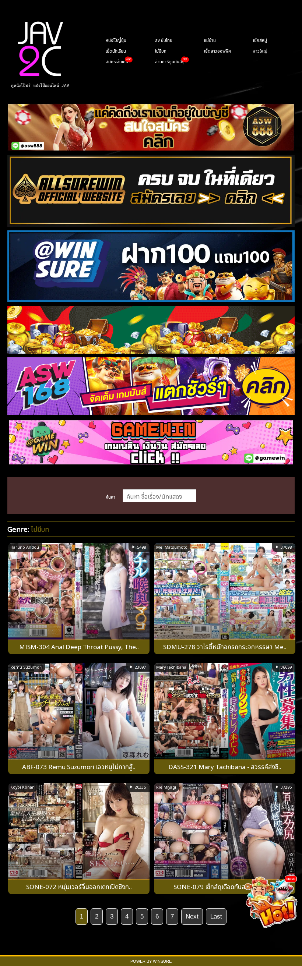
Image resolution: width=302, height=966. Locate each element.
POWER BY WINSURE (151, 961)
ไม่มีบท (160, 50)
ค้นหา (110, 496)
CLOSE (291, 878)
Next (192, 916)
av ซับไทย (163, 40)
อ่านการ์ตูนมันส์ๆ (170, 61)
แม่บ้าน (210, 40)
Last (216, 916)
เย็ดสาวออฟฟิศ (217, 50)
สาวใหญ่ (260, 50)
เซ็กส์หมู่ (260, 40)
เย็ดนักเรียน (116, 50)
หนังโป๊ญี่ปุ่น (116, 40)
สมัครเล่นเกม (117, 61)
